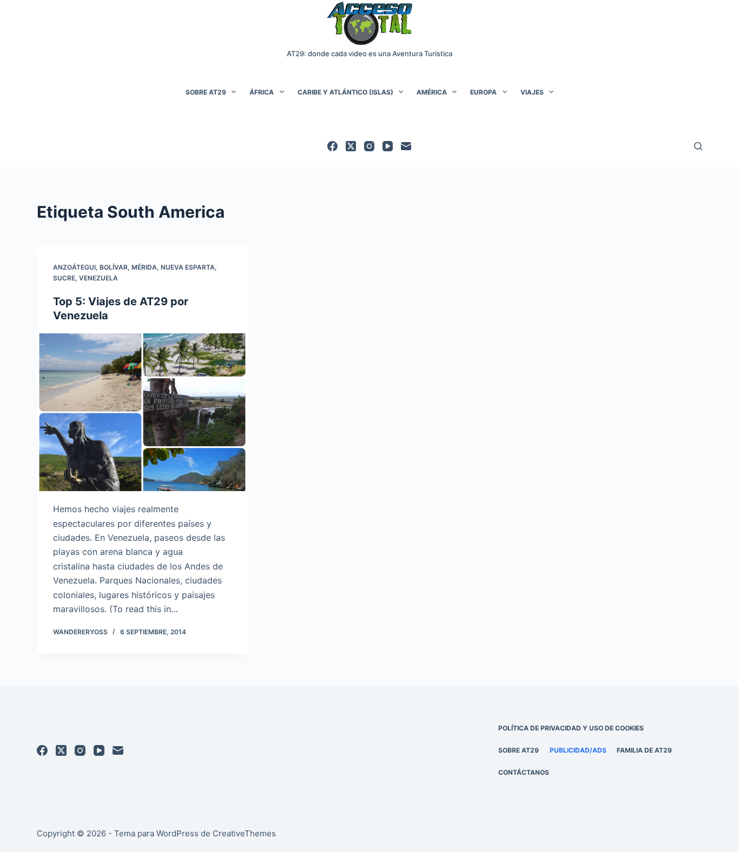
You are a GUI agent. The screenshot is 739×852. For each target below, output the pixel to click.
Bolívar (114, 267)
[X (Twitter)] (351, 146)
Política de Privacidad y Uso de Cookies (571, 728)
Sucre (64, 278)
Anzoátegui (74, 267)
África (261, 92)
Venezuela (98, 278)
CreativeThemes (244, 833)
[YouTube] (387, 146)
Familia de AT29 (644, 750)
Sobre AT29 (206, 92)
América (432, 92)
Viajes (532, 92)
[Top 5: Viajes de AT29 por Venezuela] (142, 412)
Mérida (144, 267)
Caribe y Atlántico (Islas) (345, 92)
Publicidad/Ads (578, 750)
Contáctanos (523, 772)
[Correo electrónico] (406, 146)
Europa (483, 92)
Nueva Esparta (188, 267)
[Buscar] (698, 146)
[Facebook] (332, 146)
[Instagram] (369, 146)
